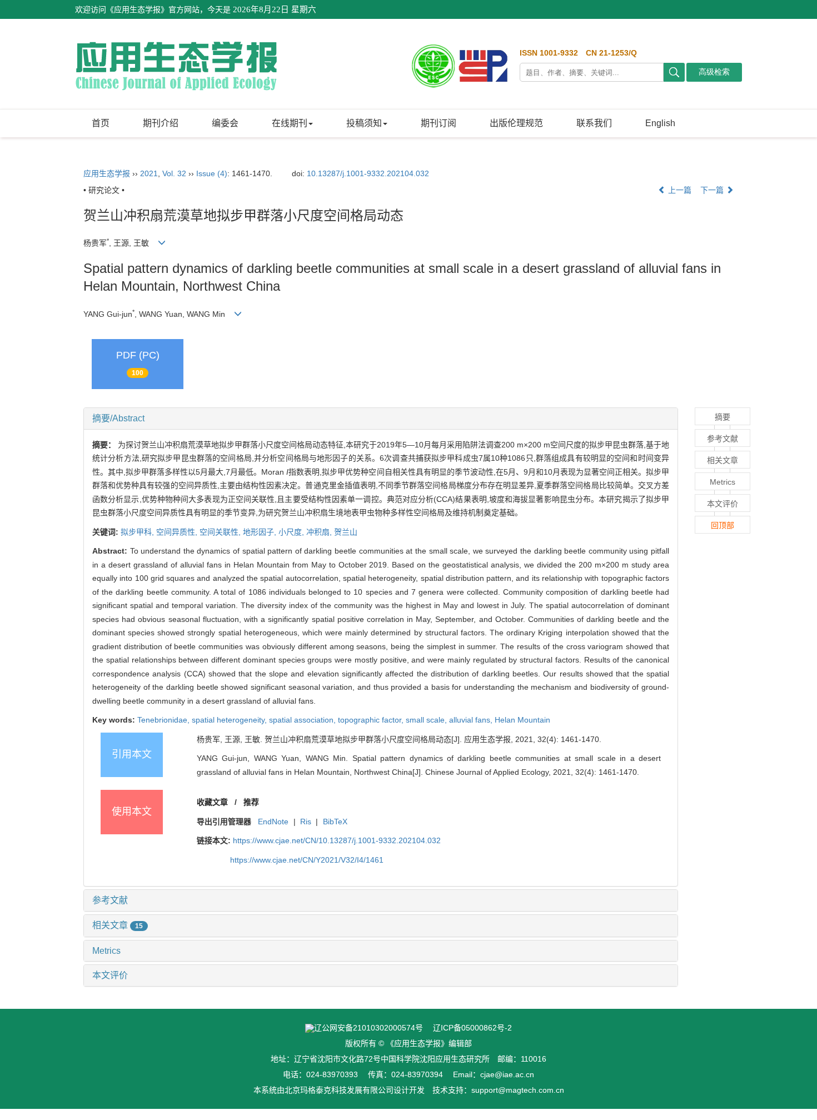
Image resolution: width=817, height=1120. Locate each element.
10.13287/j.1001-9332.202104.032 (368, 173)
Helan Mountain (522, 719)
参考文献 (110, 900)
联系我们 (594, 123)
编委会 (225, 123)
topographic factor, (372, 719)
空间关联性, (221, 531)
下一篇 (713, 190)
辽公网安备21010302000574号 (368, 1027)
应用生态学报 (106, 173)
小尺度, (292, 531)
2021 (149, 173)
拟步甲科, (138, 531)
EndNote (273, 821)
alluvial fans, (472, 719)
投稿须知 (364, 123)
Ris (305, 821)
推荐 (251, 802)
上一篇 (678, 190)
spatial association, (303, 719)
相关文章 (117, 925)
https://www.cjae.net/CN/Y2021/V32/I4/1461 (306, 859)
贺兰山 (345, 531)
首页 (100, 123)
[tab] (380, 418)
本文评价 (110, 975)
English (660, 123)
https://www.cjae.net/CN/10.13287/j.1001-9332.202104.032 (337, 840)
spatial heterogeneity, (230, 719)
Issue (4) (211, 173)
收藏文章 (212, 802)
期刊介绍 (160, 123)
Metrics (106, 950)
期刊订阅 (438, 123)
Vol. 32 (174, 173)
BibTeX (335, 821)
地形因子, (260, 531)
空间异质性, (178, 531)
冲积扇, (320, 531)
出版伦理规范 (516, 123)
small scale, (427, 719)
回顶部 (722, 525)
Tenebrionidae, (164, 719)
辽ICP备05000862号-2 (472, 1027)
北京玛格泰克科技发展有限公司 (339, 1090)
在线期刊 (289, 123)
